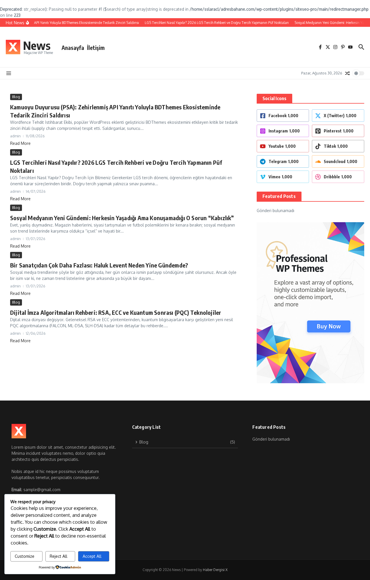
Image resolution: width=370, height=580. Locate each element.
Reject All (58, 556)
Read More (20, 143)
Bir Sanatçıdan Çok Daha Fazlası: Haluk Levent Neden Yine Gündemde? (99, 265)
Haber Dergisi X (215, 570)
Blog (16, 96)
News (37, 45)
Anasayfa (73, 47)
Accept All (92, 556)
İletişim (96, 47)
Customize (24, 556)
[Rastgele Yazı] (347, 73)
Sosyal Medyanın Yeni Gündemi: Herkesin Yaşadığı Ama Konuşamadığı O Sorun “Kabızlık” (122, 217)
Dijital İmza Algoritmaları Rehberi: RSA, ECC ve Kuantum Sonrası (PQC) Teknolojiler (115, 312)
